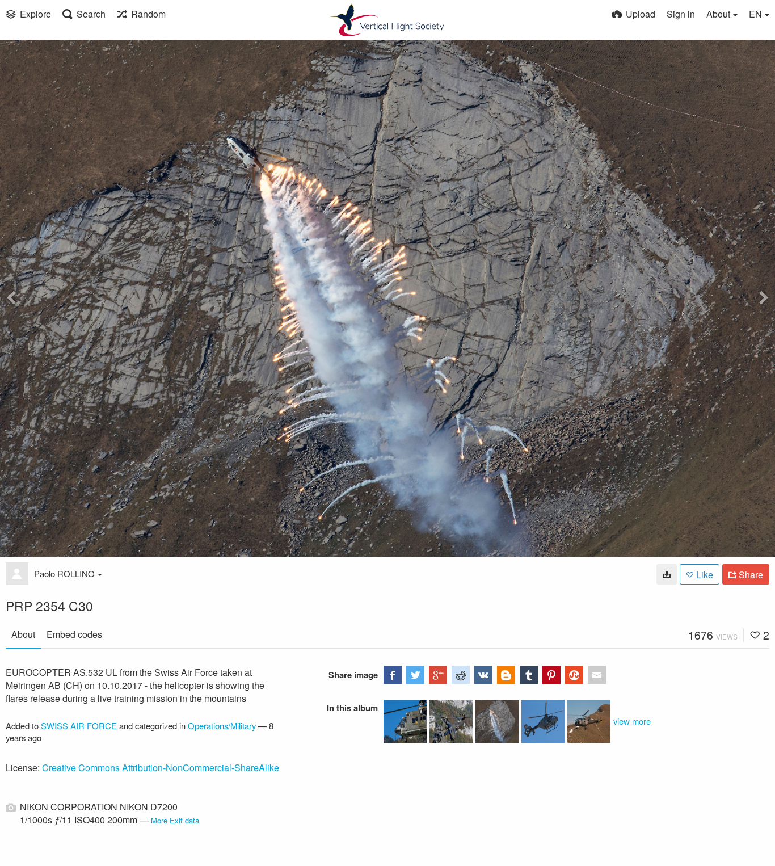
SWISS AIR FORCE (79, 726)
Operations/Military (222, 726)
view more (632, 721)
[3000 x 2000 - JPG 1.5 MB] (666, 574)
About (23, 634)
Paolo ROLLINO (64, 573)
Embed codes (74, 634)
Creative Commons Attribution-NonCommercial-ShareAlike (160, 767)
